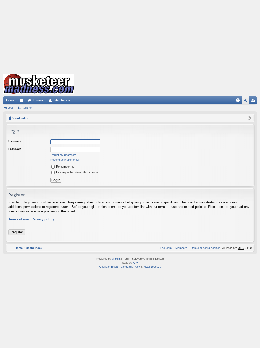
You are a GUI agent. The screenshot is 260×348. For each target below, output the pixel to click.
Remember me (64, 166)
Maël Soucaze (152, 266)
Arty (135, 262)
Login (11, 107)
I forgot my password (63, 154)
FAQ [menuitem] (239, 101)
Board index (20, 118)
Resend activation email (64, 159)
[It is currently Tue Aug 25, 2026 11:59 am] (249, 118)
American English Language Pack (119, 266)
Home (10, 100)
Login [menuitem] (246, 101)
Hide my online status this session (76, 172)
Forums (38, 100)
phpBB (116, 258)
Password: (15, 149)
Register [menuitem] (254, 101)
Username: (15, 141)
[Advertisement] (130, 35)
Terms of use (18, 219)
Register (27, 107)
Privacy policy (43, 219)
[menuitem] (204, 248)
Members (60, 100)
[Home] (38, 83)
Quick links (22, 101)
